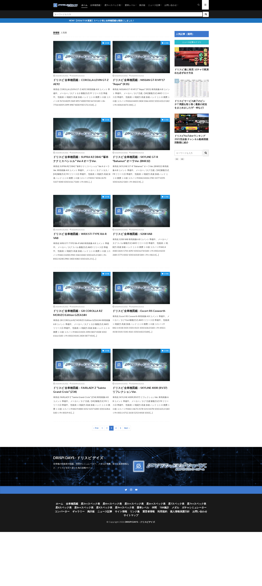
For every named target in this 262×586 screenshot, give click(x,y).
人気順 (64, 32)
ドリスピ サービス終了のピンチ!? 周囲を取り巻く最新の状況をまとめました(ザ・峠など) (191, 104)
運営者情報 (148, 511)
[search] (206, 14)
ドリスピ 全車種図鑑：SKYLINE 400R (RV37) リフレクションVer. (140, 389)
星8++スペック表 (83, 507)
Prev (97, 428)
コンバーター (62, 511)
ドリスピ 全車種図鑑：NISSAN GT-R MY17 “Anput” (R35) (139, 82)
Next (126, 428)
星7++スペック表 (196, 503)
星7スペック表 (176, 503)
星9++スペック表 (113, 5)
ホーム (84, 5)
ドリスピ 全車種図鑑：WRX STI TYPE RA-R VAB (80, 236)
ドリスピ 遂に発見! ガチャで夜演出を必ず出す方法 (192, 71)
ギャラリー (78, 511)
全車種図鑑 (95, 5)
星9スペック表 (104, 507)
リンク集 (135, 511)
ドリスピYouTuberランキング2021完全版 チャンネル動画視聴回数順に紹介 (191, 139)
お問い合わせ (170, 5)
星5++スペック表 (134, 503)
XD (182, 159)
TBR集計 (164, 507)
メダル (175, 507)
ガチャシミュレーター (194, 507)
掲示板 (142, 5)
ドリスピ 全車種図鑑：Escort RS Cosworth (139, 310)
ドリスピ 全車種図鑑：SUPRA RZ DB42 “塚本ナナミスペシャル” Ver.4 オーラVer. (80, 159)
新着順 (56, 32)
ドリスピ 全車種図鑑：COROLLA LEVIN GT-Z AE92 (81, 82)
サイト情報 (121, 511)
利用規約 (162, 511)
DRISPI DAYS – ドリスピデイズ (140, 522)
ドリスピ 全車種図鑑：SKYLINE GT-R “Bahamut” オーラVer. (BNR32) (135, 159)
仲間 (154, 507)
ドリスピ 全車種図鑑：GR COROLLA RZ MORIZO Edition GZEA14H (77, 312)
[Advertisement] (192, 207)
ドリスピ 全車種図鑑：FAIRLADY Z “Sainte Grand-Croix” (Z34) (79, 389)
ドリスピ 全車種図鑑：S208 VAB (132, 233)
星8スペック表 (64, 507)
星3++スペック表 (90, 503)
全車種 (107, 43)
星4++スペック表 (112, 503)
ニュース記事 (154, 5)
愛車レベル (130, 5)
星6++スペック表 (156, 503)
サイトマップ (131, 515)
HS (177, 159)
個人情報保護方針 (180, 511)
